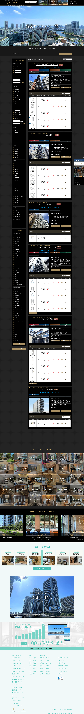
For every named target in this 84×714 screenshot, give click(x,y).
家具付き (16, 340)
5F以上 (16, 167)
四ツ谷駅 (48, 666)
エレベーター (17, 237)
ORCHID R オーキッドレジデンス (18, 671)
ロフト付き (17, 326)
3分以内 (16, 149)
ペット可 (16, 204)
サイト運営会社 (60, 674)
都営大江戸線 (56, 215)
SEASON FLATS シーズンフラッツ (18, 676)
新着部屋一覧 (60, 662)
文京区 (58, 75)
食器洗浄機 (17, 315)
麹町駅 (47, 668)
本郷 (59, 213)
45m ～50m (17, 101)
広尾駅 (41, 662)
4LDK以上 (16, 74)
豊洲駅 (47, 662)
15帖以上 (16, 184)
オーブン (16, 313)
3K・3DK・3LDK (18, 72)
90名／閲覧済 (33, 387)
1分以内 (16, 147)
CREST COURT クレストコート (17, 687)
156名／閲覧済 (33, 202)
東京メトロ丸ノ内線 (57, 79)
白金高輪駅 (42, 663)
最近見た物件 (76, 164)
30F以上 (16, 173)
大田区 (30, 666)
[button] (62, 526)
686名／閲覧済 (33, 63)
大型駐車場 (17, 249)
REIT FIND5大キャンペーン (41, 568)
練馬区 (34, 671)
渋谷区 (30, 658)
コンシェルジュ (17, 259)
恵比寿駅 (48, 658)
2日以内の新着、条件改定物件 (63, 665)
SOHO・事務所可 (18, 293)
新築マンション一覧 (61, 663)
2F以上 (16, 165)
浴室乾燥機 (17, 301)
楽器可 (16, 278)
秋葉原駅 (48, 674)
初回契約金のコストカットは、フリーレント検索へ (41, 648)
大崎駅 (47, 670)
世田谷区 (35, 665)
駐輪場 (16, 253)
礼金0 (16, 210)
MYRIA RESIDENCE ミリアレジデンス (19, 679)
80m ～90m (17, 110)
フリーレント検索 (61, 660)
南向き (16, 336)
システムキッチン (18, 305)
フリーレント (17, 212)
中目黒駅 (48, 671)
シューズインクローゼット (19, 321)
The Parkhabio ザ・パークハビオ (18, 662)
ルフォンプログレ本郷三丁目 (47, 247)
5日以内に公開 (17, 224)
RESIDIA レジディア (15, 658)
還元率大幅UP (17, 216)
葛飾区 (34, 673)
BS (15, 274)
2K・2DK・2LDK (18, 70)
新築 (15, 130)
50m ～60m (17, 103)
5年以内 (16, 134)
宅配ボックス (17, 241)
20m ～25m (17, 91)
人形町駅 (41, 668)
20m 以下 (17, 89)
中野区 (30, 670)
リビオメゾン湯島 (47, 319)
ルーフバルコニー (18, 328)
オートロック (17, 239)
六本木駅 (41, 658)
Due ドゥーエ (14, 678)
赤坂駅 (41, 660)
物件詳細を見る (53, 87)
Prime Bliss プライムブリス (17, 705)
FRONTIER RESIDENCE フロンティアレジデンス (19, 695)
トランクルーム (17, 245)
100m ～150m (18, 114)
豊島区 (34, 666)
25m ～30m (17, 93)
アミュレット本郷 (47, 389)
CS (15, 276)
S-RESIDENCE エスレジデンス (17, 682)
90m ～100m (18, 112)
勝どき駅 (41, 666)
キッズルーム (17, 257)
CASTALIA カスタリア (16, 670)
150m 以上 (17, 116)
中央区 (34, 657)
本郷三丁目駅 (62, 215)
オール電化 (17, 272)
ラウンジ (16, 255)
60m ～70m (17, 105)
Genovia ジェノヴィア (16, 684)
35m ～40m (17, 97)
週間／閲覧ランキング (62, 658)
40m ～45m (17, 99)
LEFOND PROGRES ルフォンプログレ (18, 668)
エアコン (16, 319)
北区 (29, 668)
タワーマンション (18, 198)
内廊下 (16, 270)
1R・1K (16, 66)
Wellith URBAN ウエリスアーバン (18, 697)
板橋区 (30, 671)
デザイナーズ (17, 200)
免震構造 (16, 280)
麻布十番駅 (42, 657)
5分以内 (16, 151)
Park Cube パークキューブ (17, 665)
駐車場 (16, 247)
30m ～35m (17, 95)
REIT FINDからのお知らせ (62, 671)
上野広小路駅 (63, 148)
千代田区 (35, 660)
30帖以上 (16, 188)
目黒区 (34, 662)
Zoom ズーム (14, 698)
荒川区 (34, 668)
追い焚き (16, 297)
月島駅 (41, 674)
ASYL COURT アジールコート (17, 692)
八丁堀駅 (41, 673)
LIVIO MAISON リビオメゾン (17, 700)
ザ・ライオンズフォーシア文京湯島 (47, 65)
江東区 (34, 658)
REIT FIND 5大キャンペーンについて (64, 657)
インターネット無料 (18, 284)
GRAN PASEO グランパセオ (17, 681)
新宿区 (30, 660)
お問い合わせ (60, 673)
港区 (29, 657)
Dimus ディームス (15, 673)
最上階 (16, 175)
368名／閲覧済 (33, 133)
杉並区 (34, 670)
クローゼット (17, 303)
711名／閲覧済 (33, 245)
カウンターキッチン (18, 307)
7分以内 (16, 153)
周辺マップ (63, 87)
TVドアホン (17, 243)
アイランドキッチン (18, 309)
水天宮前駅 (42, 670)
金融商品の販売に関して (62, 670)
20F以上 (16, 171)
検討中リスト (60, 666)
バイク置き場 (17, 251)
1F (15, 163)
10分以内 (16, 155)
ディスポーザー (17, 311)
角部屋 (16, 332)
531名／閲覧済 (33, 317)
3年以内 (16, 132)
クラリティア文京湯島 (47, 135)
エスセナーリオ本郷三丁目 (47, 204)
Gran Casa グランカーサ (16, 689)
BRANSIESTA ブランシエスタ (17, 690)
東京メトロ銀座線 (57, 147)
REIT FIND (9, 5)
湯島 (59, 75)
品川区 (30, 662)
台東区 (34, 663)
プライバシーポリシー (62, 668)
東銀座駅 (41, 671)
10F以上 (16, 169)
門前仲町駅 (48, 660)
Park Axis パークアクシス (16, 657)
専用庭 (16, 330)
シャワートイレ (17, 299)
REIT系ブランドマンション (20, 196)
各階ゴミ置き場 (17, 268)
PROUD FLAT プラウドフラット (17, 663)
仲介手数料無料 (17, 214)
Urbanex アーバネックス (16, 666)
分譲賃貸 (16, 202)
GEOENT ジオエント (15, 703)
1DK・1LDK (17, 68)
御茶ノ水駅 (64, 79)
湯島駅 (63, 76)
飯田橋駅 (48, 665)
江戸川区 (30, 674)
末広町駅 (62, 147)
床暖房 (16, 317)
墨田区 (30, 665)
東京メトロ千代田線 (57, 76)
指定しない (17, 118)
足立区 (30, 673)
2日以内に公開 (17, 222)
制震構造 (16, 282)
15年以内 (16, 139)
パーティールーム (18, 266)
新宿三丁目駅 (48, 663)
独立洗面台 (17, 295)
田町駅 (41, 665)
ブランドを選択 (19, 349)
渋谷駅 (47, 657)
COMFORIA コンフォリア (16, 660)
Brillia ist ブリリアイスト (16, 674)
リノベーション (17, 338)
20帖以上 (16, 186)
